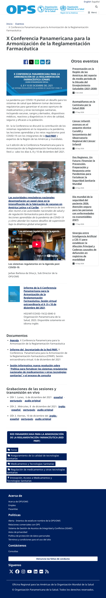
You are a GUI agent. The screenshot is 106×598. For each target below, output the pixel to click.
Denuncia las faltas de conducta (53, 558)
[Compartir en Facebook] (26, 62)
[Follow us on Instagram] (23, 572)
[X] (11, 572)
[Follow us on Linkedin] (35, 572)
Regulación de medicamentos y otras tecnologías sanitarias (36, 471)
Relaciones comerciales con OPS (24, 524)
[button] (48, 62)
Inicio (9, 23)
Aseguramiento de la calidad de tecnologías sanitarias (33, 457)
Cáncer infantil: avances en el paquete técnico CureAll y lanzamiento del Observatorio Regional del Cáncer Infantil (83, 132)
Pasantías (13, 509)
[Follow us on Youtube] (29, 572)
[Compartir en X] (31, 62)
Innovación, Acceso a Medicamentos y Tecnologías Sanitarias (29, 479)
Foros (14, 449)
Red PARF (50, 135)
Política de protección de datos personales (29, 535)
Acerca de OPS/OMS (18, 501)
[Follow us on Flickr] (41, 572)
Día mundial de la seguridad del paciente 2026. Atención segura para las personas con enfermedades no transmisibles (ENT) (83, 208)
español (58, 397)
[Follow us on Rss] (47, 572)
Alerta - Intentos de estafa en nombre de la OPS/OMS (34, 520)
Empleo (12, 505)
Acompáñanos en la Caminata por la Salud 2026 (83, 105)
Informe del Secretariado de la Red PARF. (34, 349)
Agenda (14, 340)
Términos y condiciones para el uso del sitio (29, 539)
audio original (33, 400)
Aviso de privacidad (17, 532)
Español (96, 1)
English (87, 1)
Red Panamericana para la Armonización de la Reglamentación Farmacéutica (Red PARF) (37, 437)
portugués (16, 400)
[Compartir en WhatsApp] (37, 62)
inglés (61, 406)
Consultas (13, 551)
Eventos (19, 23)
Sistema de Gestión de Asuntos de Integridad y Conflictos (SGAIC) (40, 528)
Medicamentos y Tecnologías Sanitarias (32, 463)
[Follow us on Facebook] (17, 572)
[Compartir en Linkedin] (42, 62)
